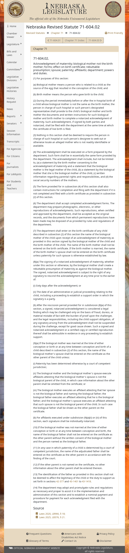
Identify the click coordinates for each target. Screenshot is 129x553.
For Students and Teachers (14, 185)
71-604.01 (55, 41)
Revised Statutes (35, 33)
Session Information (13, 132)
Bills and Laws (11, 53)
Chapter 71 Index (74, 40)
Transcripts (13, 141)
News (10, 109)
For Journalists (13, 165)
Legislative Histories (13, 89)
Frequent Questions (40, 533)
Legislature (13, 44)
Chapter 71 (57, 33)
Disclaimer (105, 540)
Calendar (12, 62)
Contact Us (70, 540)
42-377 (60, 481)
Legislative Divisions (13, 78)
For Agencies (14, 148)
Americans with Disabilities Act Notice (73, 535)
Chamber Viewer (12, 35)
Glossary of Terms (38, 540)
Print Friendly (115, 33)
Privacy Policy (106, 533)
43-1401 (74, 481)
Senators (12, 123)
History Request (11, 100)
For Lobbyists (14, 174)
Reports (11, 116)
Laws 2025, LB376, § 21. (52, 517)
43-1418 (86, 481)
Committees (13, 69)
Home (12, 26)
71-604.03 (94, 41)
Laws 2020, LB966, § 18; (52, 513)
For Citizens (13, 156)
